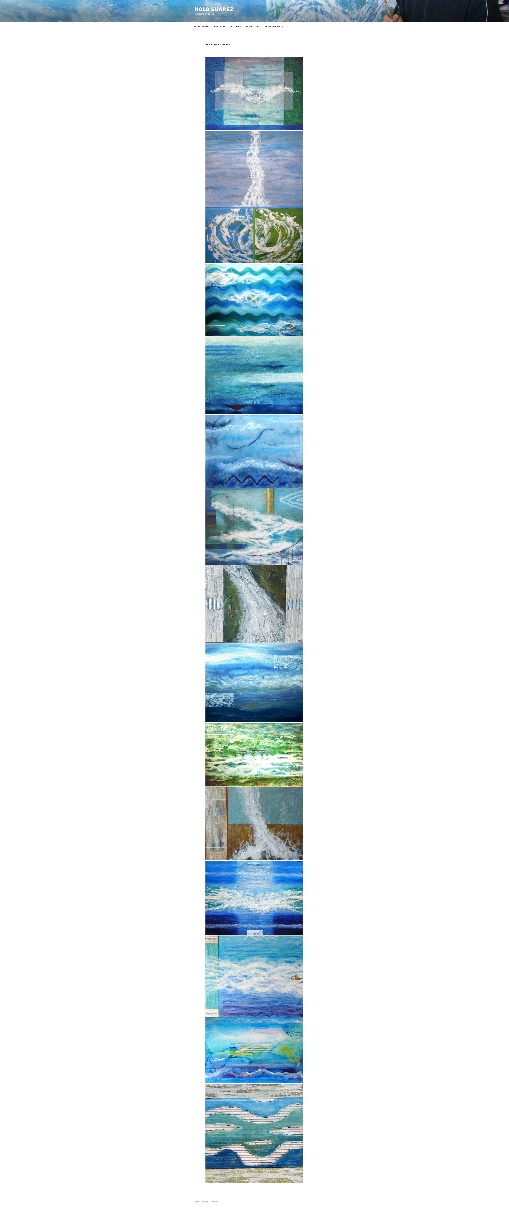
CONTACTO (219, 27)
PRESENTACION (201, 27)
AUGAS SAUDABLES (274, 27)
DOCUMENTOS (253, 27)
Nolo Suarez (214, 9)
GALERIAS (234, 27)
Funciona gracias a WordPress (207, 1202)
